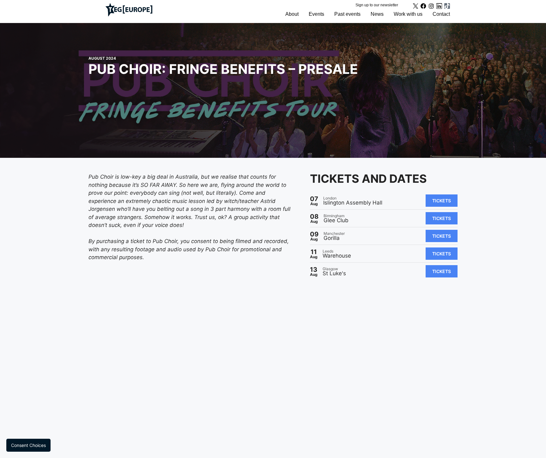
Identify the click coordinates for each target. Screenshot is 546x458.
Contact (441, 14)
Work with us (408, 14)
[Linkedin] (439, 6)
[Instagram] (431, 6)
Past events (347, 14)
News (377, 14)
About (292, 14)
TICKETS (441, 200)
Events (316, 14)
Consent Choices (28, 445)
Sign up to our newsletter (376, 5)
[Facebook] (423, 6)
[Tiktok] (447, 6)
